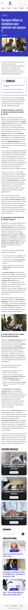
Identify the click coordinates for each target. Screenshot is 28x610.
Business (14, 589)
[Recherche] (21, 3)
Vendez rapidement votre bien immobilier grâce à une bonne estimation (14, 491)
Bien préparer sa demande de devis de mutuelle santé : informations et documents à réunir (14, 574)
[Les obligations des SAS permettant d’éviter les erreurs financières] (14, 513)
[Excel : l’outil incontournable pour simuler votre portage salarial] (14, 584)
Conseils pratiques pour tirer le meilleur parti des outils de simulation (14, 92)
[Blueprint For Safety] (10, 3)
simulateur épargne (13, 141)
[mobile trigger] (2, 3)
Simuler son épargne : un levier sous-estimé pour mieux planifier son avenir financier (14, 86)
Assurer (14, 550)
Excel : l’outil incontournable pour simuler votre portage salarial (13, 593)
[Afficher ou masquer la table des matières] (20, 81)
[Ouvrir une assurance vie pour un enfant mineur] (14, 546)
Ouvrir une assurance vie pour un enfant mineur (13, 555)
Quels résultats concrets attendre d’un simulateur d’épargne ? (13, 89)
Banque (5, 15)
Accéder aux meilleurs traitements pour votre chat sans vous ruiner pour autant (14, 466)
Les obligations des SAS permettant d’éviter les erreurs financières (14, 517)
